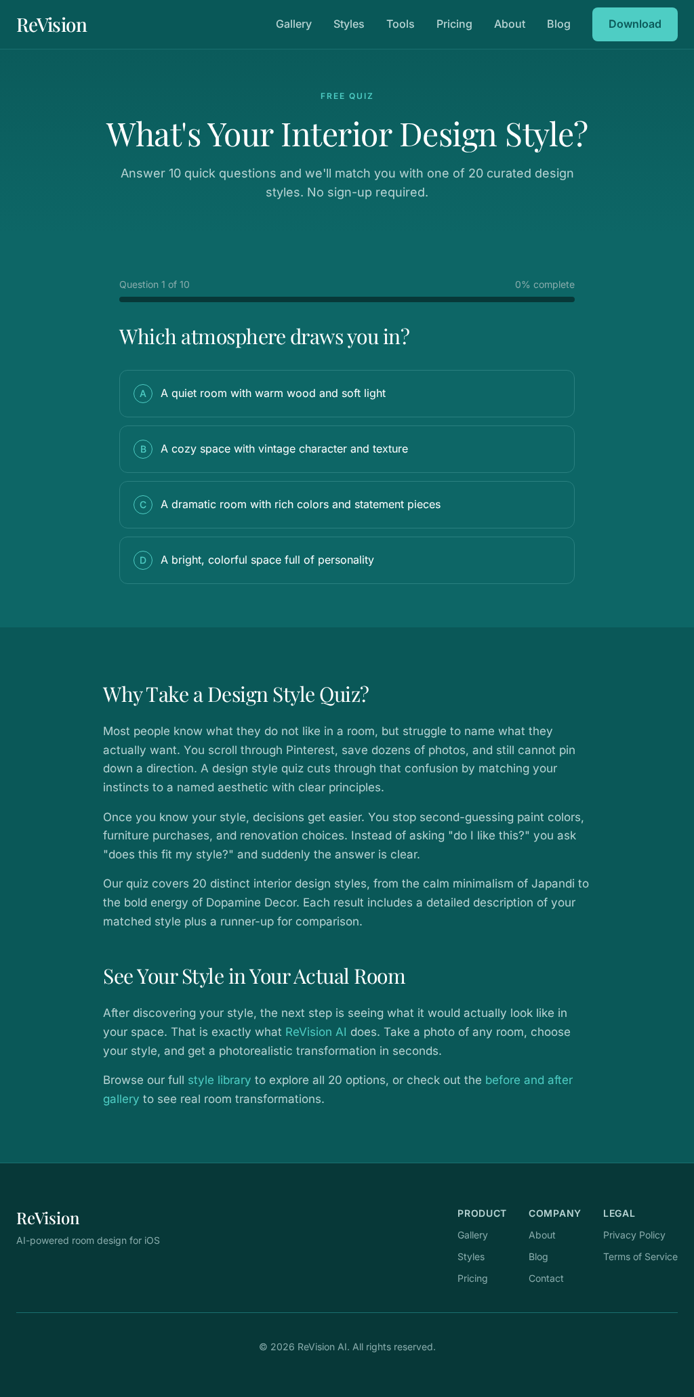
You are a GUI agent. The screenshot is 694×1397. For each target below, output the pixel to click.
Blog (559, 23)
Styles (349, 23)
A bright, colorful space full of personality (257, 559)
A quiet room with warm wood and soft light (263, 393)
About (509, 23)
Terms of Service (640, 1256)
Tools (400, 23)
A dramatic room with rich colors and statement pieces (290, 504)
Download (635, 23)
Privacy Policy (634, 1234)
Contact (546, 1278)
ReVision (51, 24)
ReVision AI (316, 1032)
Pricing (454, 23)
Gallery (294, 23)
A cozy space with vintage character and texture (274, 448)
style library (219, 1080)
